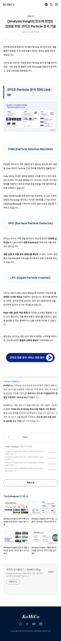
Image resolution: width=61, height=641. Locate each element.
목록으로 (30, 482)
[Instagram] (20, 624)
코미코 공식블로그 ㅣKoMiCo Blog (23, 569)
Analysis (15, 447)
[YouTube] (34, 624)
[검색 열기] (51, 4)
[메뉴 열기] (56, 4)
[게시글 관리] (15, 437)
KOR (26, 631)
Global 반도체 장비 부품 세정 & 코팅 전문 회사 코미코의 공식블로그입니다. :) (24, 574)
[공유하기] (12, 437)
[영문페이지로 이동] (46, 4)
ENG (35, 631)
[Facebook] (27, 624)
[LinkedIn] (40, 624)
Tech (7, 447)
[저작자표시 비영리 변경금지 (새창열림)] (34, 437)
